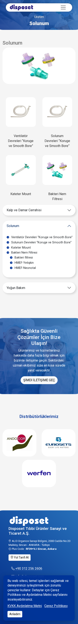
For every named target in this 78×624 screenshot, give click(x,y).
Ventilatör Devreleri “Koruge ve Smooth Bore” (20, 141)
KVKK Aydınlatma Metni (24, 606)
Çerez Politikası (56, 606)
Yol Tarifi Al (21, 557)
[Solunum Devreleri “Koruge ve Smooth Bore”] (57, 112)
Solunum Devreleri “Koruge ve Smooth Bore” (57, 141)
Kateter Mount (20, 194)
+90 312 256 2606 (28, 569)
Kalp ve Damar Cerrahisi (24, 210)
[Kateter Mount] (21, 170)
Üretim (39, 17)
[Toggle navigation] (63, 7)
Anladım (14, 614)
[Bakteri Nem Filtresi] (57, 170)
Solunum (13, 226)
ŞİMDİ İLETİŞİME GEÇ (39, 380)
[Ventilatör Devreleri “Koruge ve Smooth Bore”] (21, 112)
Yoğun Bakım (16, 288)
